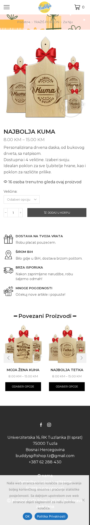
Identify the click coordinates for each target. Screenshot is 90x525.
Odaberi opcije (23, 386)
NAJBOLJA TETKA (67, 370)
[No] (83, 500)
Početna (23, 22)
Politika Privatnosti (51, 516)
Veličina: (10, 191)
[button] (8, 358)
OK (27, 516)
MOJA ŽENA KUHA (23, 370)
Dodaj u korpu (59, 212)
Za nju (68, 22)
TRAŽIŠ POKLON (46, 22)
